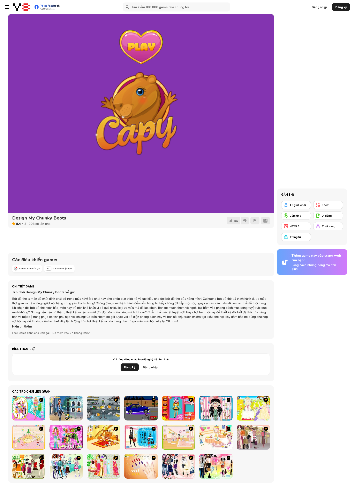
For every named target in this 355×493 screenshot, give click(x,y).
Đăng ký (341, 7)
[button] (22, 326)
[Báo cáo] (254, 220)
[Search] (127, 6)
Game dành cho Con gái (34, 332)
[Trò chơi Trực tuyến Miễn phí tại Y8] (21, 7)
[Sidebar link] (7, 7)
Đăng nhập (319, 7)
